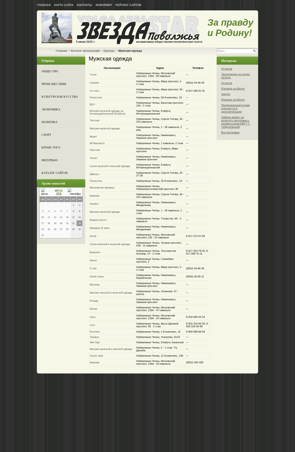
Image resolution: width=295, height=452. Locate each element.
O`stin (93, 268)
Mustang (94, 284)
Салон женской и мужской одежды (110, 244)
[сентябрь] (74, 192)
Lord (92, 325)
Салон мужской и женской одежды (110, 166)
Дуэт (92, 104)
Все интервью (230, 132)
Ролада (94, 300)
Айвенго (94, 174)
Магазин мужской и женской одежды (111, 349)
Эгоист (94, 158)
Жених (93, 308)
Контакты (84, 5)
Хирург (225, 94)
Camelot (94, 82)
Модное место (98, 219)
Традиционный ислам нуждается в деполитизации (235, 108)
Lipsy (93, 316)
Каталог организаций (85, 50)
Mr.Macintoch (97, 143)
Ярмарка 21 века (99, 228)
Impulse (94, 203)
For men (94, 90)
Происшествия (53, 84)
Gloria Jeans (97, 276)
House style (96, 355)
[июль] (45, 192)
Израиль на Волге (233, 88)
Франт (93, 136)
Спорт (46, 135)
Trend (93, 74)
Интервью (49, 160)
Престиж (95, 150)
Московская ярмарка (102, 187)
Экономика (50, 109)
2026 (59, 193)
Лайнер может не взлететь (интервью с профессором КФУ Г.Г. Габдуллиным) (235, 122)
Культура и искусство (59, 97)
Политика (49, 122)
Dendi (93, 236)
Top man (94, 120)
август (59, 190)
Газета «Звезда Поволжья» (56, 28)
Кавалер (94, 195)
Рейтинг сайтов (128, 5)
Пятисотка (96, 97)
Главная (44, 5)
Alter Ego (95, 342)
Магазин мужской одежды (105, 128)
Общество (49, 71)
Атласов (226, 68)
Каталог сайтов (54, 173)
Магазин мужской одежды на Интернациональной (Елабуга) (107, 112)
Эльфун (94, 337)
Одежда (109, 50)
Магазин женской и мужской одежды (111, 292)
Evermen (95, 331)
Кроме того (50, 147)
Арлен (93, 260)
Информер (104, 5)
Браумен (95, 252)
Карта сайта (64, 5)
